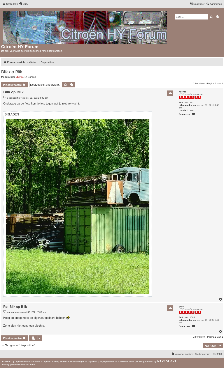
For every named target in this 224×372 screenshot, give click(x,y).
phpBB (18, 361)
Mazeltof (124, 361)
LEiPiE (19, 77)
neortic (182, 91)
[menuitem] (23, 4)
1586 (192, 317)
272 (192, 102)
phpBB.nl (92, 361)
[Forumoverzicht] (85, 26)
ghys (181, 306)
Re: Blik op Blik (15, 306)
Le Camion (30, 77)
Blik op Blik (11, 71)
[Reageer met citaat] (170, 93)
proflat (108, 361)
